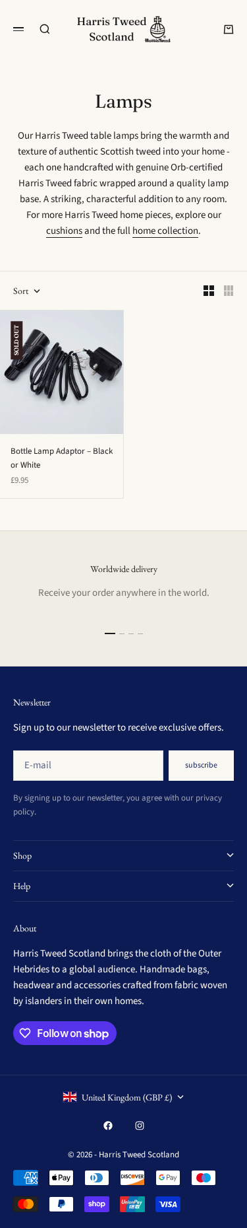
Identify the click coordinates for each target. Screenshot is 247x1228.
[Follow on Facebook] (108, 1125)
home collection (165, 231)
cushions (64, 231)
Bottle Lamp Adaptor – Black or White (62, 458)
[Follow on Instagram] (139, 1125)
